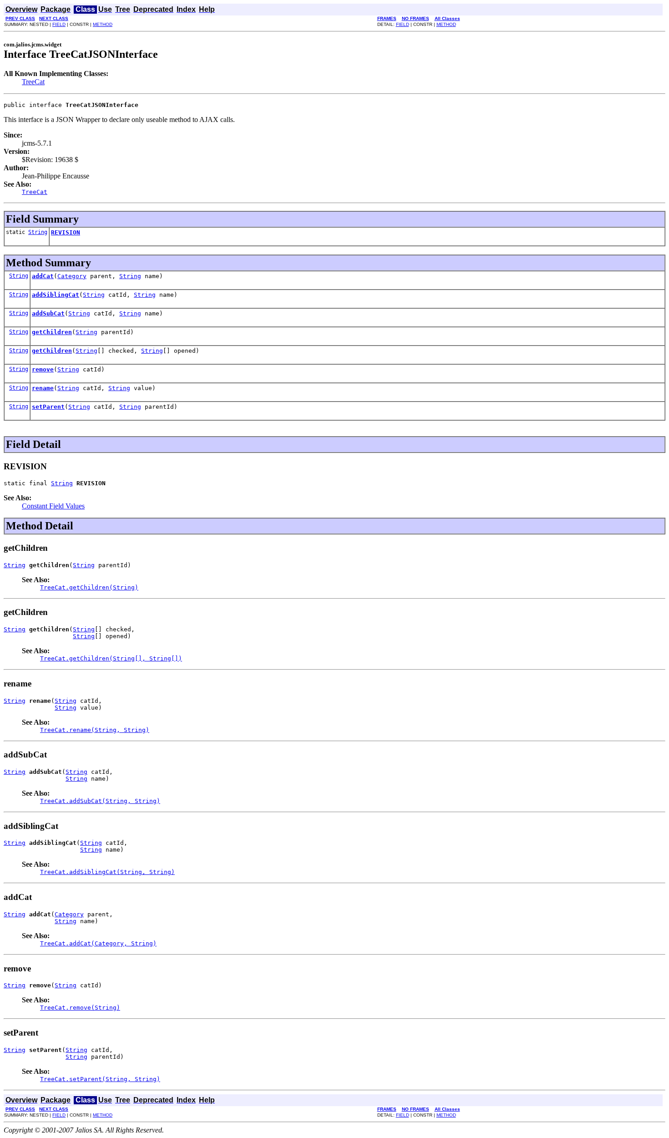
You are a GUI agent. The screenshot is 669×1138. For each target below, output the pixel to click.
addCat (43, 276)
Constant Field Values (53, 506)
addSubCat (48, 313)
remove (43, 369)
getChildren (52, 332)
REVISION (65, 232)
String (37, 232)
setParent (48, 406)
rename (43, 388)
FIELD (59, 24)
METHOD (102, 24)
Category (71, 276)
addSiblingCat (55, 294)
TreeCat (33, 82)
